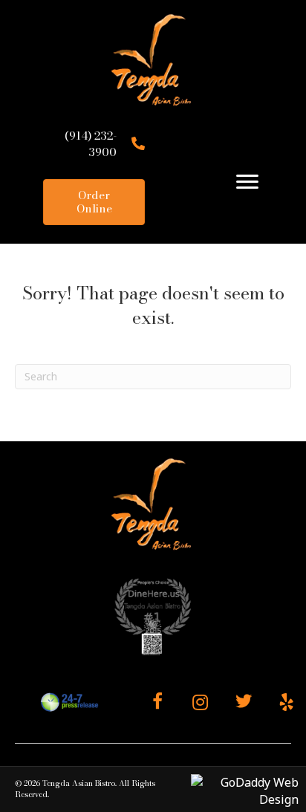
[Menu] (247, 182)
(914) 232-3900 (91, 143)
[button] (157, 703)
